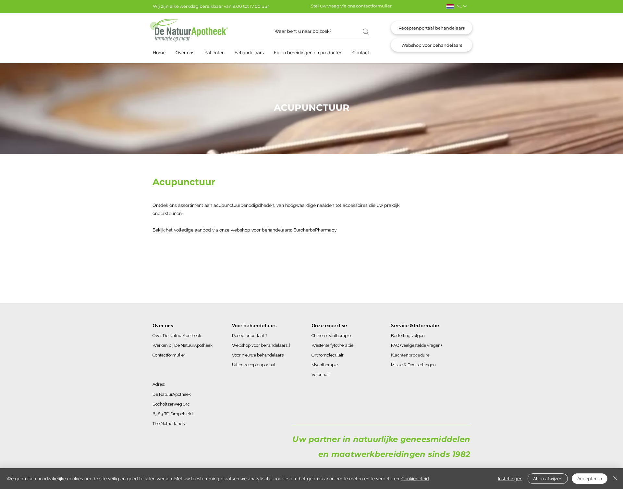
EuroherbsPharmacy (315, 229)
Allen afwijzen (547, 478)
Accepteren (589, 478)
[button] (188, 52)
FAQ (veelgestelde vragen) (416, 345)
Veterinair (321, 374)
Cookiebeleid (415, 478)
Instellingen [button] (510, 478)
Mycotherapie (325, 364)
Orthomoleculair (328, 355)
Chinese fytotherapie (331, 335)
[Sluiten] (615, 478)
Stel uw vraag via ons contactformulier (351, 5)
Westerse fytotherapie (332, 345)
